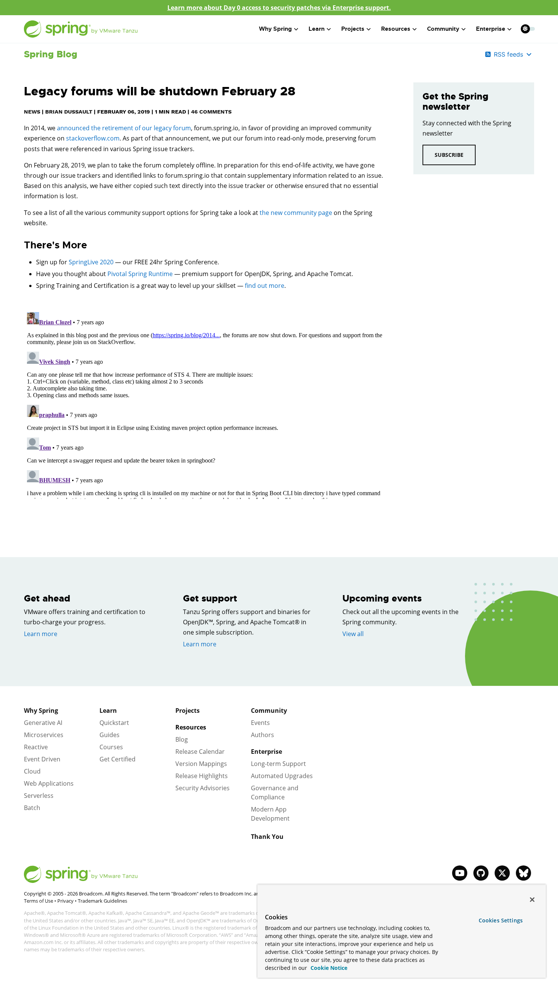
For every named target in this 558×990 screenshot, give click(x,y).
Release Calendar (200, 751)
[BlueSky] (523, 873)
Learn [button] (317, 29)
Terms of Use (38, 900)
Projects (187, 710)
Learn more (40, 634)
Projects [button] (352, 29)
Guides (109, 735)
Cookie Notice (328, 967)
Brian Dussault (68, 112)
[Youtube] (459, 873)
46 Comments (211, 112)
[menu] (528, 29)
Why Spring (41, 710)
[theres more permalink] (20, 245)
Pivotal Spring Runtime (140, 274)
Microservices (43, 735)
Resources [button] (395, 29)
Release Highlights (201, 776)
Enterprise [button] (490, 29)
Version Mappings (201, 763)
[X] (502, 873)
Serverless (39, 795)
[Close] (532, 899)
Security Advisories (202, 788)
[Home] (80, 29)
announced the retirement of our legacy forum (124, 128)
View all (353, 634)
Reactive (36, 747)
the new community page (296, 212)
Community (269, 710)
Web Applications (49, 783)
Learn (108, 710)
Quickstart (114, 722)
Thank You (267, 836)
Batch (32, 808)
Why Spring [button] (275, 29)
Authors (262, 735)
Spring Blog (50, 54)
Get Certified (117, 759)
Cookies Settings (501, 920)
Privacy (65, 900)
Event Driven (42, 759)
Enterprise (266, 751)
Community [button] (443, 29)
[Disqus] (207, 404)
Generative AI (43, 722)
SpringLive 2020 (91, 262)
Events (260, 722)
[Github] (481, 873)
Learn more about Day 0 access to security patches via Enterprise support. (279, 7)
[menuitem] (525, 28)
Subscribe (449, 154)
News (32, 112)
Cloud (32, 771)
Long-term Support (278, 763)
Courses (111, 747)
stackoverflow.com (93, 138)
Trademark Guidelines (102, 900)
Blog (181, 739)
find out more (264, 285)
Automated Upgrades (282, 776)
